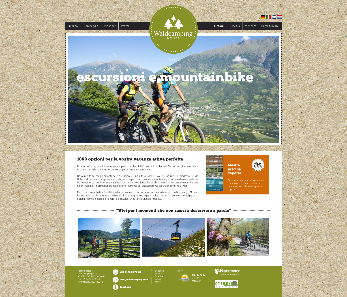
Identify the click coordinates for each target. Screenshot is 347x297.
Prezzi (125, 26)
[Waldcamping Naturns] (173, 29)
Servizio (235, 26)
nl (279, 17)
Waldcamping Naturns (227, 271)
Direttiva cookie (159, 277)
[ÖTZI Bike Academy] (226, 284)
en (274, 17)
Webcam (250, 26)
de (263, 17)
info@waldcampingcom (134, 279)
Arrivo (158, 281)
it (268, 17)
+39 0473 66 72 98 (130, 272)
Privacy (158, 273)
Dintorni (219, 26)
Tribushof (110, 26)
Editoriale (159, 270)
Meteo (180, 270)
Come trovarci (270, 26)
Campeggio (91, 26)
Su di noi (73, 26)
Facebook (125, 287)
